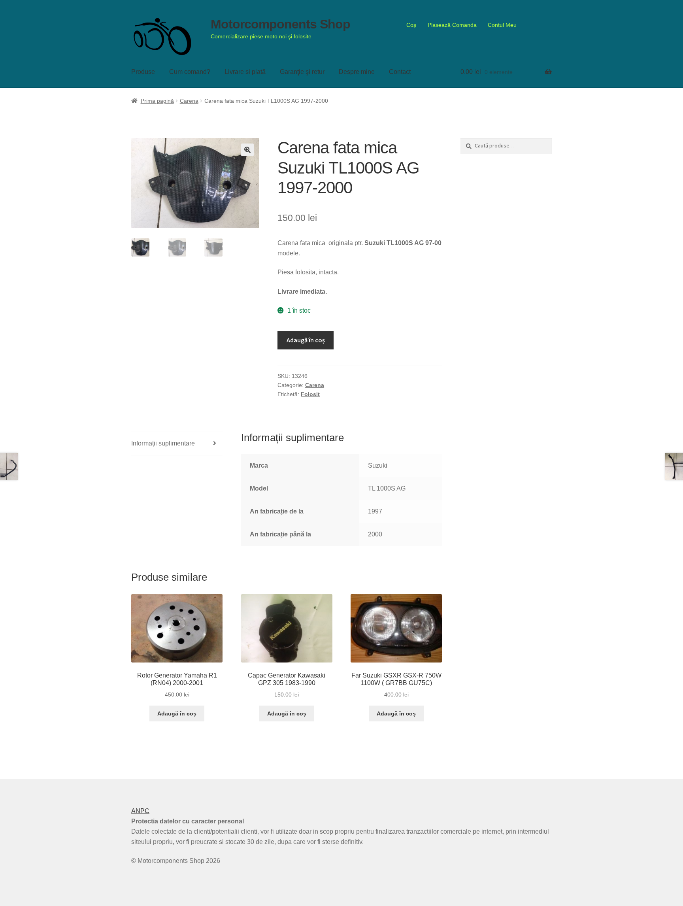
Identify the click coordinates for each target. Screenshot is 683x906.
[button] (247, 149)
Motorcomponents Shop (280, 24)
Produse (143, 71)
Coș (411, 25)
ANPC (140, 811)
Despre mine (357, 71)
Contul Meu (502, 25)
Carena (189, 101)
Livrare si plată (245, 71)
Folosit (310, 394)
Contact (400, 71)
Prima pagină (157, 101)
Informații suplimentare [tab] (163, 443)
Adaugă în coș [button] (176, 713)
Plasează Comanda (452, 25)
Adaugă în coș (306, 340)
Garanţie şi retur (302, 71)
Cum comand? (189, 71)
